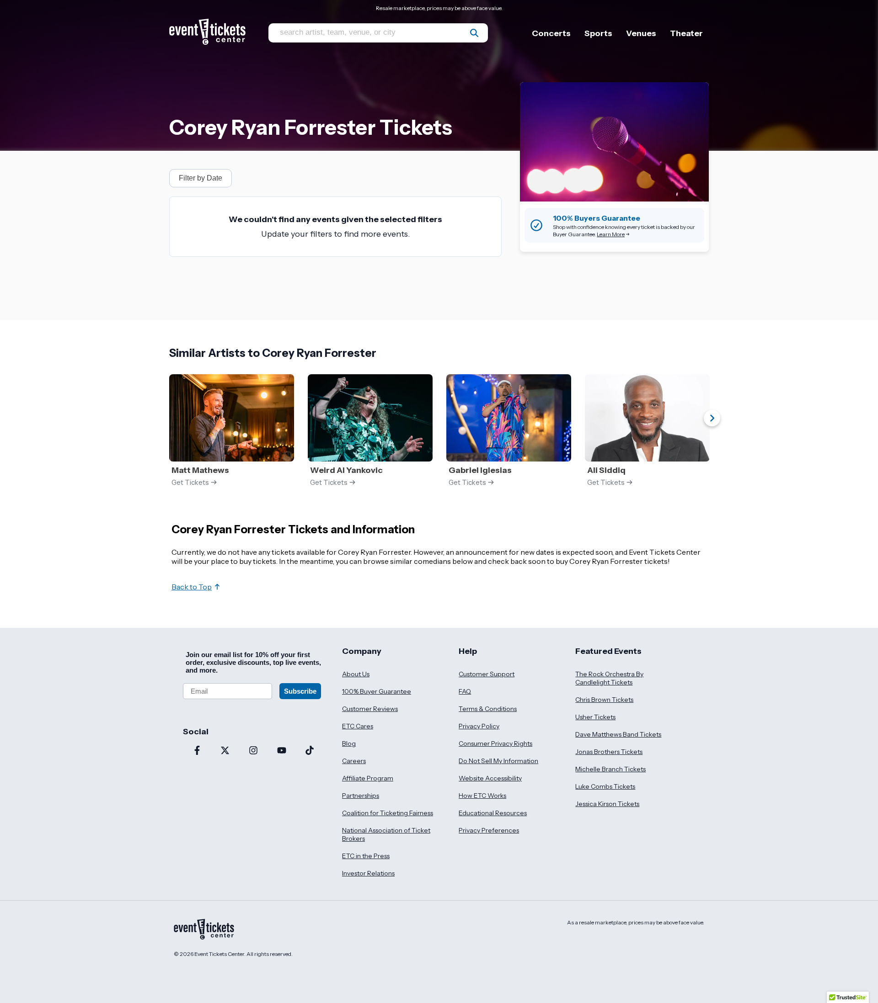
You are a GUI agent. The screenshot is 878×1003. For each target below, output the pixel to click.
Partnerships (360, 795)
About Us (355, 674)
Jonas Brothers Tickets (608, 752)
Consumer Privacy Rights (495, 743)
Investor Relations (368, 873)
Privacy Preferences (489, 830)
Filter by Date (200, 178)
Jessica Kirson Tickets (607, 804)
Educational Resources (493, 813)
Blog (349, 743)
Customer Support (486, 674)
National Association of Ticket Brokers (386, 834)
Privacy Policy (479, 726)
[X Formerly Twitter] (225, 751)
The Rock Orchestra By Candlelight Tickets (609, 678)
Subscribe (300, 691)
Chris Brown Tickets (604, 699)
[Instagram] (253, 751)
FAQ (465, 691)
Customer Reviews (370, 709)
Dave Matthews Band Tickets (618, 734)
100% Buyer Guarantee (376, 691)
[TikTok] (309, 751)
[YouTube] (282, 751)
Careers (354, 761)
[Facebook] (197, 751)
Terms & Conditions (488, 709)
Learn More (611, 234)
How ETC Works (482, 795)
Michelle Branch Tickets (610, 769)
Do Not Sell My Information (498, 761)
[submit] (474, 33)
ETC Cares (357, 726)
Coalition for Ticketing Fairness (387, 813)
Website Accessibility (490, 778)
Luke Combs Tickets (605, 786)
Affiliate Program (367, 778)
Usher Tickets (595, 717)
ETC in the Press (366, 856)
